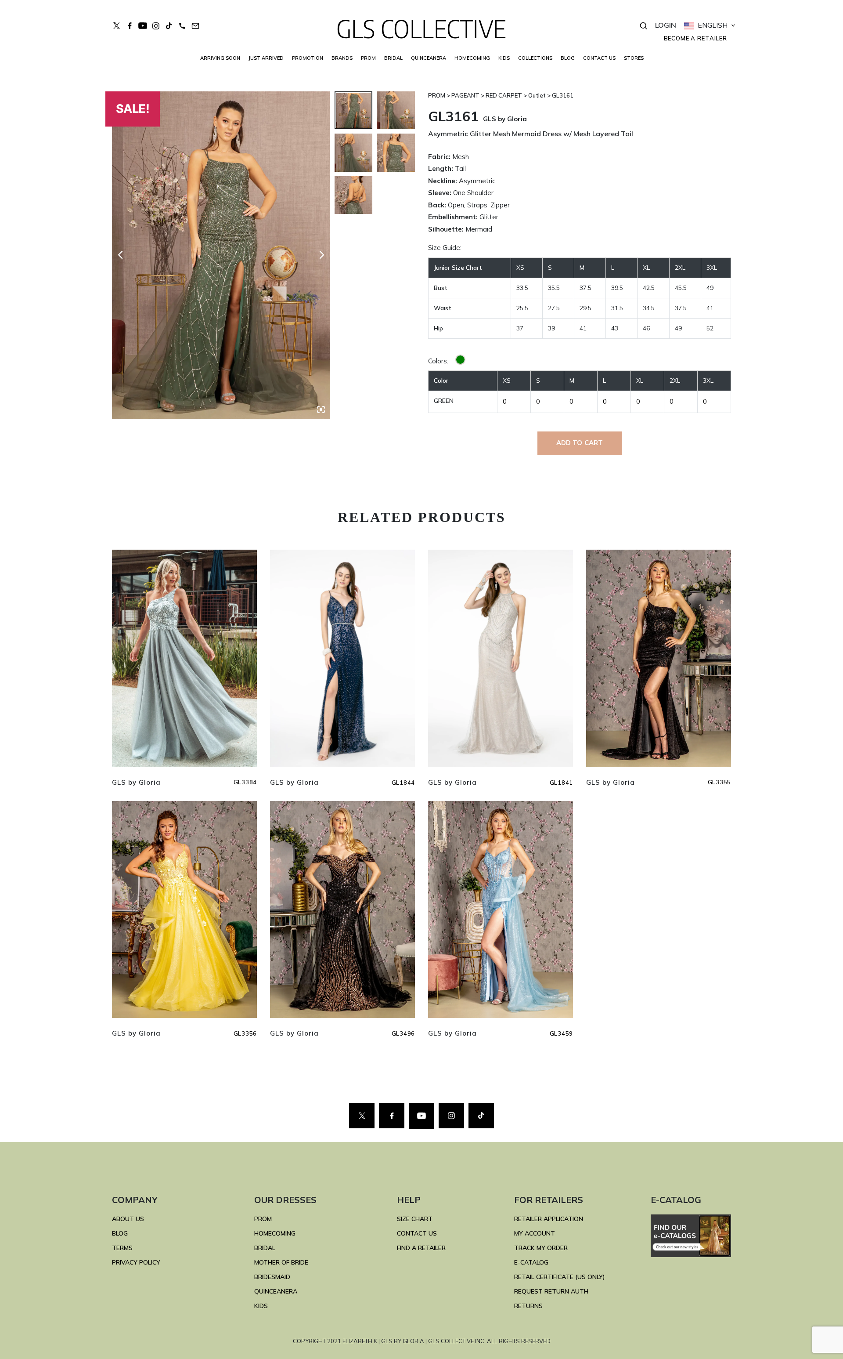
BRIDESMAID (272, 1277)
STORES (634, 58)
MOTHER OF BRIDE (281, 1262)
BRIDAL (264, 1248)
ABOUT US (128, 1219)
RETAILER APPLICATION (548, 1219)
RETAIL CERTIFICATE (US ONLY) (559, 1277)
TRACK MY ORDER (541, 1248)
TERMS (122, 1248)
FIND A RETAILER (421, 1248)
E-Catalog (531, 1262)
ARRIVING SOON (220, 58)
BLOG (568, 58)
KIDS (504, 58)
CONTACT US (599, 58)
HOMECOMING (472, 58)
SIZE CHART (414, 1219)
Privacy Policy (136, 1262)
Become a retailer (695, 38)
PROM (368, 58)
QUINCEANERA (428, 58)
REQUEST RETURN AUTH (551, 1291)
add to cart (579, 443)
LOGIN (665, 25)
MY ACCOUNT (534, 1233)
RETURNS (528, 1306)
